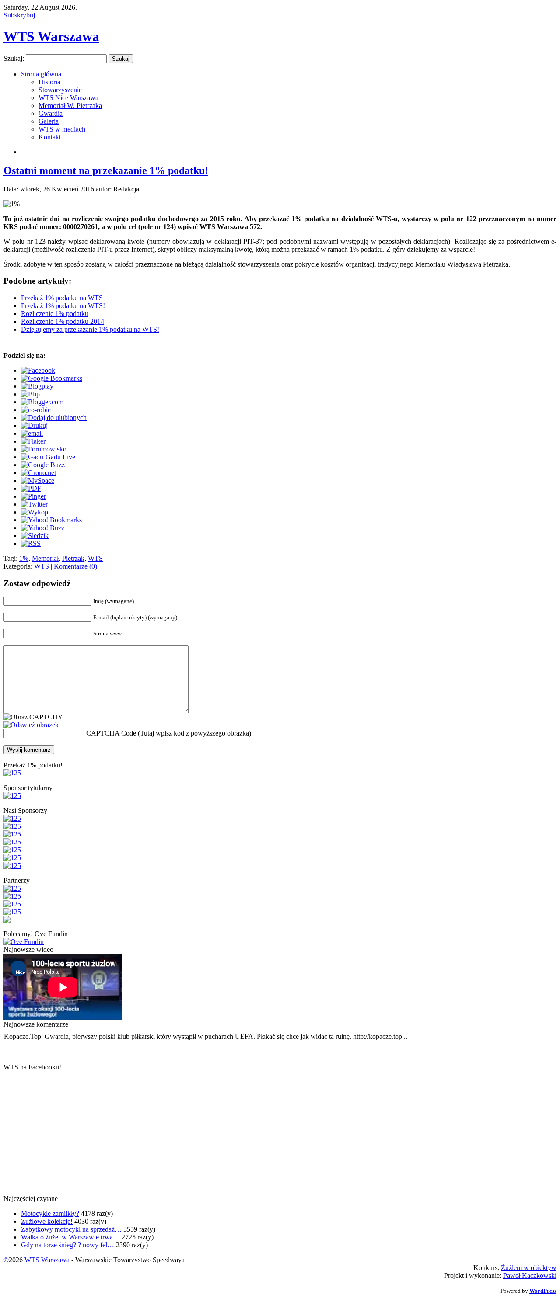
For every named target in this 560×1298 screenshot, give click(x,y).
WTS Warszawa (51, 36)
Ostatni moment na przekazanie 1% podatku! (106, 170)
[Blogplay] (37, 386)
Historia (49, 82)
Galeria (48, 121)
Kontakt (49, 137)
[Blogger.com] (42, 402)
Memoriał (45, 558)
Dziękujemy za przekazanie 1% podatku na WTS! (90, 329)
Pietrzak (73, 558)
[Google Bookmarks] (51, 378)
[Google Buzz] (43, 465)
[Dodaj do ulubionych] (54, 417)
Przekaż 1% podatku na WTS (62, 298)
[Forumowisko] (43, 449)
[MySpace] (37, 480)
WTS (95, 558)
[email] (32, 433)
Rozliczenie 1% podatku (54, 313)
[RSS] (31, 543)
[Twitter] (34, 504)
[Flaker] (33, 441)
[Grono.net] (38, 472)
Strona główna (41, 74)
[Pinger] (33, 496)
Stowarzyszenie (60, 90)
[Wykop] (34, 512)
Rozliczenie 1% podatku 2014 (62, 321)
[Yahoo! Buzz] (42, 527)
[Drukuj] (34, 425)
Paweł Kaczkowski (529, 1275)
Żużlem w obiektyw (528, 1267)
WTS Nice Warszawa (68, 97)
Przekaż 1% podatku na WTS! (63, 305)
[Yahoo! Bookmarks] (51, 520)
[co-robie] (36, 409)
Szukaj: (14, 58)
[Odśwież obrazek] (31, 725)
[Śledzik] (35, 535)
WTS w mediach (61, 129)
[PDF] (31, 488)
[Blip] (30, 394)
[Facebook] (38, 370)
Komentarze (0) (75, 566)
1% (23, 558)
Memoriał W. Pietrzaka (70, 105)
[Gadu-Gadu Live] (48, 457)
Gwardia (50, 113)
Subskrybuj (19, 15)
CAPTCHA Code (111, 733)
